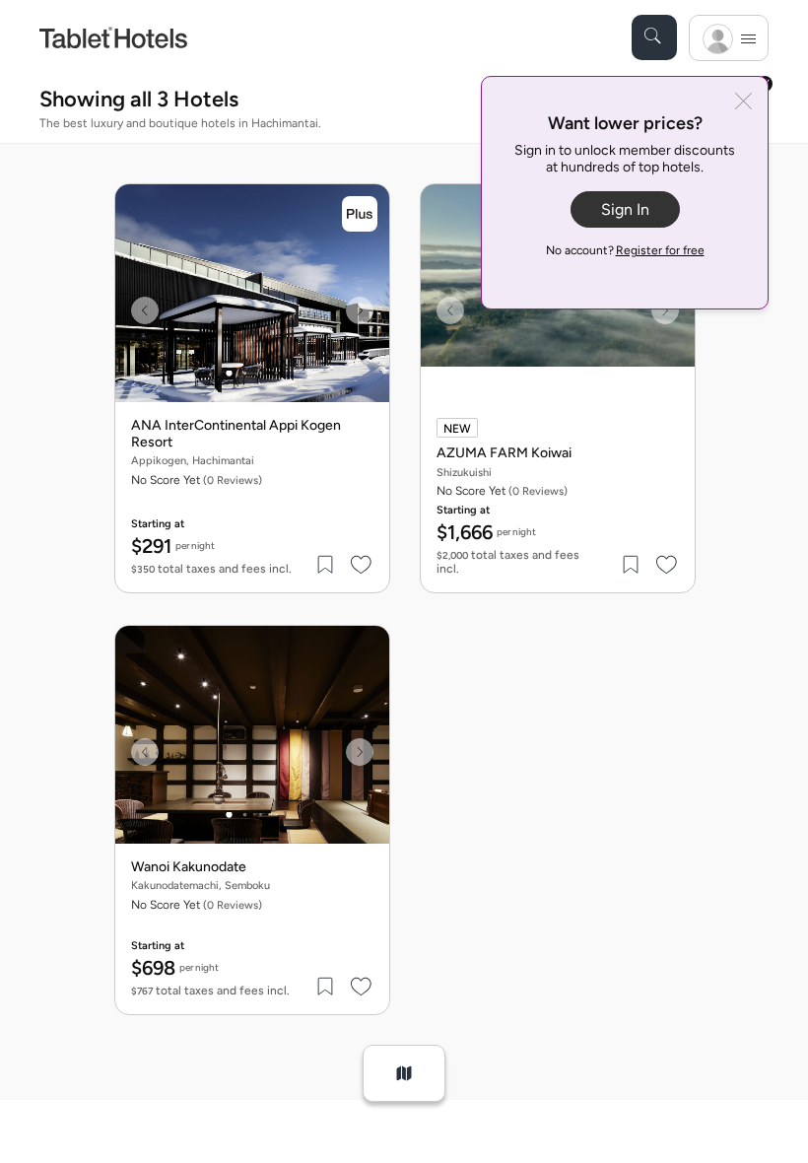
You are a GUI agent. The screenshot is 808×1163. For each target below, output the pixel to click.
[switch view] (404, 1073)
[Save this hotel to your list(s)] (326, 565)
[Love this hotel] (361, 565)
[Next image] (359, 310)
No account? (625, 250)
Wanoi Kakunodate (188, 867)
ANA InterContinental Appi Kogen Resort (236, 434)
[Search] (654, 37)
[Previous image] (145, 310)
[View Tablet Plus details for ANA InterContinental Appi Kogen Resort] (359, 214)
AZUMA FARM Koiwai (504, 453)
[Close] (743, 103)
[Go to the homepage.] (113, 37)
